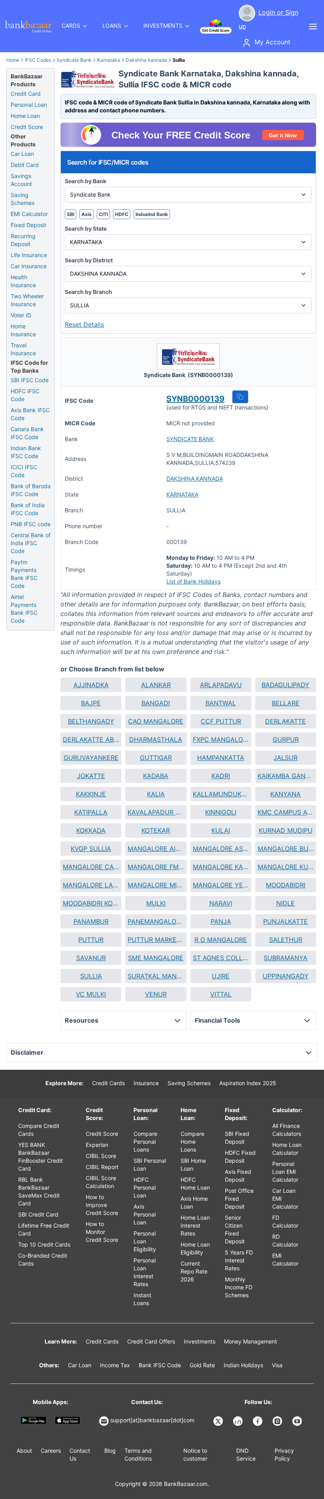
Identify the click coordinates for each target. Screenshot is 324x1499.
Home (12, 60)
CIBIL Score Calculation (101, 1182)
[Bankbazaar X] (218, 1421)
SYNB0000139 (195, 399)
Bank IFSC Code (160, 1365)
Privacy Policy (284, 1454)
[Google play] (33, 1420)
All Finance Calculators (286, 1129)
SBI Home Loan (193, 1164)
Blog (110, 1450)
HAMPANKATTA (220, 758)
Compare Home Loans (192, 1141)
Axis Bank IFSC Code (30, 414)
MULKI (156, 903)
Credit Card (26, 93)
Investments (199, 1341)
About (24, 1450)
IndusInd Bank (152, 214)
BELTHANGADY (91, 721)
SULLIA (91, 976)
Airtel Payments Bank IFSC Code (24, 608)
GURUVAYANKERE (91, 758)
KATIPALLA (90, 812)
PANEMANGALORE (156, 921)
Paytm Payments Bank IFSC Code (24, 574)
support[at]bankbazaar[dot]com (152, 1420)
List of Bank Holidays (193, 581)
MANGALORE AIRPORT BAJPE (156, 849)
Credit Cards (108, 1083)
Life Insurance (29, 255)
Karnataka (108, 60)
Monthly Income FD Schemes (238, 1287)
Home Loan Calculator (286, 1148)
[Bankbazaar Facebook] (258, 1421)
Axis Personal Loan (145, 1214)
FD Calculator (285, 1221)
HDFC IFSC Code (25, 395)
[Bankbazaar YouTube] (297, 1421)
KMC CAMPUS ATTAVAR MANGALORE (286, 812)
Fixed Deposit (28, 225)
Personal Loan (29, 104)
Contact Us (80, 1454)
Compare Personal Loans (145, 1141)
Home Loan (25, 115)
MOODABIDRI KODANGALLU (91, 903)
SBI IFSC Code (30, 380)
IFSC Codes (38, 60)
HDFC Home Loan (195, 1183)
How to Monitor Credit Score (102, 1231)
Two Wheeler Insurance (27, 300)
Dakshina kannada (146, 60)
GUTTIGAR (156, 758)
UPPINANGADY (286, 976)
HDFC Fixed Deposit (240, 1156)
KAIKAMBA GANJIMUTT (286, 776)
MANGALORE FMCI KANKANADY (156, 867)
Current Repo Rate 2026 (194, 1271)
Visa (277, 1365)
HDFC (121, 214)
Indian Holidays (243, 1365)
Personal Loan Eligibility (145, 1241)
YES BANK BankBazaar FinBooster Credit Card (40, 1156)
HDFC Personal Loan (145, 1187)
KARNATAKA (182, 494)
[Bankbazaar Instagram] (278, 1421)
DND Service (246, 1454)
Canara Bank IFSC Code (27, 433)
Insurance (146, 1083)
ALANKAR (156, 685)
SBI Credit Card (38, 1214)
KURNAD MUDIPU (286, 830)
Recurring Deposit (23, 240)
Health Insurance (23, 281)
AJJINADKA (91, 685)
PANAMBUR (91, 921)
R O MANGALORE (220, 940)
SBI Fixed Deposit (237, 1137)
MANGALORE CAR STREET (91, 867)
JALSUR (285, 758)
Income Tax (115, 1365)
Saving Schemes (22, 198)
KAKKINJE (91, 794)
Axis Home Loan (194, 1202)
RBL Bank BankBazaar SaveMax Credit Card (39, 1191)
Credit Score (27, 126)
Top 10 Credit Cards (44, 1244)
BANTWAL (220, 703)
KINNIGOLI (220, 812)
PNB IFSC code (31, 524)
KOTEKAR (155, 830)
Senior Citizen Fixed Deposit (235, 1229)
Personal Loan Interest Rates (145, 1272)
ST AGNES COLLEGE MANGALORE (221, 958)
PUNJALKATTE (285, 921)
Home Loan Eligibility (195, 1248)
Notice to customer (195, 1454)
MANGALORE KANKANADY (221, 867)
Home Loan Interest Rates (195, 1225)
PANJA (221, 921)
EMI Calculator (29, 213)
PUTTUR (91, 940)
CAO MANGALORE (155, 721)
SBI (70, 214)
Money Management (250, 1341)
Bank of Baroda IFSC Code (31, 490)
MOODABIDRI (285, 885)
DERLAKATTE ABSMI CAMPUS (91, 739)
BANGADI (155, 703)
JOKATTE (91, 776)
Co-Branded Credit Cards (42, 1259)
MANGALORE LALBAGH (91, 885)
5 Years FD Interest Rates (239, 1260)
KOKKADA (90, 830)
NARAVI (220, 903)
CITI (103, 214)
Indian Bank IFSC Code (26, 452)
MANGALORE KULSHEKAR (286, 867)
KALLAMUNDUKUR (221, 794)
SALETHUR (285, 940)
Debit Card (25, 164)
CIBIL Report (102, 1167)
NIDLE (285, 903)
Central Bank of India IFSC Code (31, 543)
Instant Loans (142, 1299)
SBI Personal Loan (150, 1164)
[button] (240, 396)
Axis (86, 214)
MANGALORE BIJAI (286, 849)
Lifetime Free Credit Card (43, 1229)
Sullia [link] (179, 60)
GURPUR (286, 739)
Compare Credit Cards (38, 1129)
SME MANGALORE (155, 958)
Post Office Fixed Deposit (239, 1198)
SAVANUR (91, 958)
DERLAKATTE (285, 721)
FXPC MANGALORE (221, 739)
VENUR (156, 994)
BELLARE (286, 703)
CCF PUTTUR (221, 721)
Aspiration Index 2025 (247, 1083)
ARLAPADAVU (221, 685)
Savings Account (21, 179)
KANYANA (285, 794)
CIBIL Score (101, 1155)
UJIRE (221, 976)
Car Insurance (29, 266)
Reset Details (84, 324)
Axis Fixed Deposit (238, 1175)
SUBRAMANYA (285, 958)
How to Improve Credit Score (102, 1205)
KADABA (155, 776)
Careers (51, 1450)
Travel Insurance (23, 349)
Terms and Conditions (138, 1454)
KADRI (220, 776)
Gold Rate (202, 1365)
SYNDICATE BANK (190, 439)
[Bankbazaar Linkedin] (238, 1421)
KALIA (156, 794)
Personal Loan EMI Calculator (285, 1171)
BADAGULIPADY (285, 685)
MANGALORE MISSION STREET (156, 885)
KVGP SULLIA (91, 849)
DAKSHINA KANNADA (194, 478)
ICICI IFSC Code (24, 471)
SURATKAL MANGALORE (156, 976)
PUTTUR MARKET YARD (156, 940)
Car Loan (22, 153)
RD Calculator (285, 1240)
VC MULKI (91, 994)
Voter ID (21, 315)
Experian (97, 1144)
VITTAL (221, 994)
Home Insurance (23, 330)
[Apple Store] (68, 1420)
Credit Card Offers (151, 1341)
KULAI (220, 830)
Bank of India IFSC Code (28, 509)
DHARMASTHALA (155, 739)
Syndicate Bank (74, 60)
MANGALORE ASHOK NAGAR (221, 849)
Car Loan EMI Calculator (285, 1198)
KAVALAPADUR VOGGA (156, 812)
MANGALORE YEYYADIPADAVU (221, 885)
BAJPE (91, 703)
